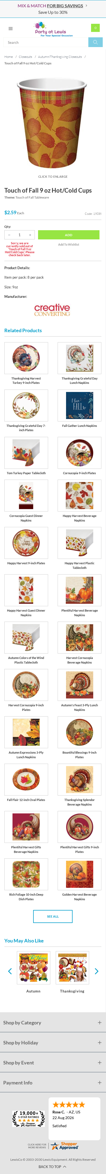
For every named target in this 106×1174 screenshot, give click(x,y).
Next (95, 970)
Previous (9, 970)
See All (53, 916)
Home (8, 57)
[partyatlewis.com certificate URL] (53, 1145)
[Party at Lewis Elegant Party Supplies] (53, 27)
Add (68, 235)
